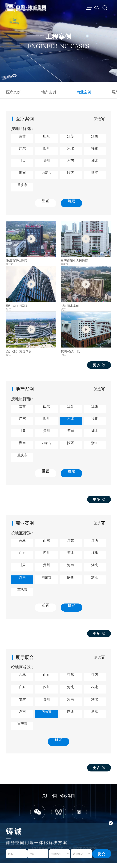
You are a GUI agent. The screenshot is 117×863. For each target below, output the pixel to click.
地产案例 (48, 92)
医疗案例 (13, 92)
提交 (101, 854)
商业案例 (83, 92)
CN (96, 7)
